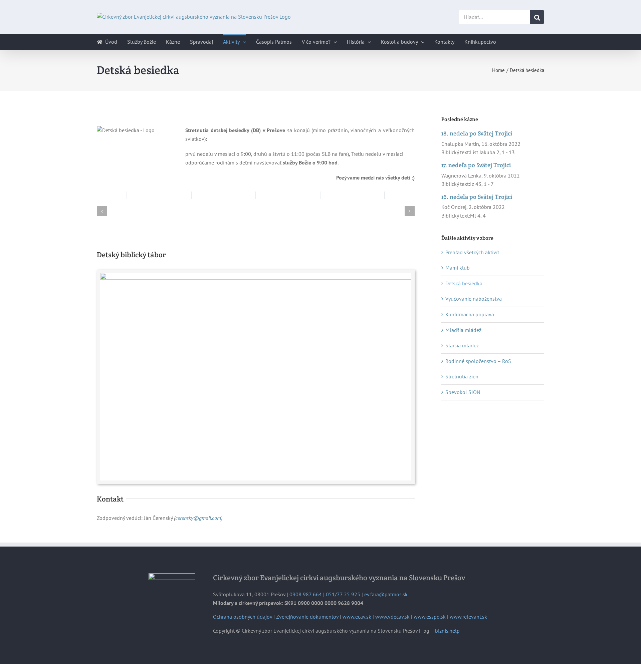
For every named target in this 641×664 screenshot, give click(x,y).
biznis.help (447, 630)
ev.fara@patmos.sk (386, 594)
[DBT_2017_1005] (255, 275)
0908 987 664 (305, 594)
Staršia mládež (462, 345)
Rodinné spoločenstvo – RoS (478, 361)
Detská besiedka (463, 283)
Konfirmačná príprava (469, 314)
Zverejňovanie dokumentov (307, 616)
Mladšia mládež (463, 330)
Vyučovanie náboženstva (473, 298)
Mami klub (457, 267)
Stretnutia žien (461, 376)
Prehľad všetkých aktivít (472, 252)
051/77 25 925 (343, 594)
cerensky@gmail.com (198, 518)
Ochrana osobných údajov (242, 616)
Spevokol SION (462, 392)
